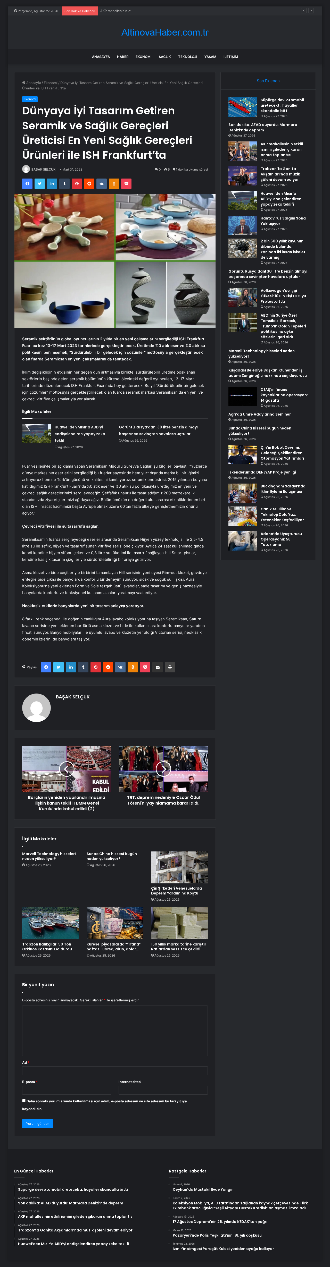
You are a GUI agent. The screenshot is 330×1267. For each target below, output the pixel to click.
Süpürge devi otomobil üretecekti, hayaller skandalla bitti (282, 105)
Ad (25, 1062)
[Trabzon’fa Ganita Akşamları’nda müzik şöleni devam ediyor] (242, 175)
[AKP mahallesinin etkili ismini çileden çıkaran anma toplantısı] (242, 151)
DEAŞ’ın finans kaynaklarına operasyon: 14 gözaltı (284, 395)
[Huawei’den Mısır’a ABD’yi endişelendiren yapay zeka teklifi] (36, 433)
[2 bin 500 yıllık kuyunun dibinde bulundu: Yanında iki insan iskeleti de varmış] (242, 248)
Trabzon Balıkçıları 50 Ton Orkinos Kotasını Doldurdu (47, 947)
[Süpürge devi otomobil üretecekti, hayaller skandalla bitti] (242, 107)
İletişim (231, 57)
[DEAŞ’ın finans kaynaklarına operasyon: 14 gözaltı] (242, 396)
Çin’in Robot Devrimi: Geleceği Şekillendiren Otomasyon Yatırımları (282, 453)
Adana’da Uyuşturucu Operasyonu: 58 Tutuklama (281, 539)
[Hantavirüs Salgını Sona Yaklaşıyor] (242, 225)
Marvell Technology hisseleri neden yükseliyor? (49, 856)
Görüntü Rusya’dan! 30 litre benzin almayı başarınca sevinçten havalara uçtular (267, 274)
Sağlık (165, 57)
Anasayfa (101, 57)
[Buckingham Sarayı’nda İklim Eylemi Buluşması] (242, 493)
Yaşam (210, 57)
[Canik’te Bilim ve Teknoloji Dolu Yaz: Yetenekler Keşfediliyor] (242, 516)
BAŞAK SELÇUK (43, 169)
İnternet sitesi (130, 1082)
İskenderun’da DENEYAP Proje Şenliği (262, 472)
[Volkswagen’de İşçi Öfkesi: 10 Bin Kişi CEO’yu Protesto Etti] (242, 297)
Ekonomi (144, 57)
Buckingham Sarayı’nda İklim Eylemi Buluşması (283, 489)
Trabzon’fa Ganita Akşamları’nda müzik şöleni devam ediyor (280, 174)
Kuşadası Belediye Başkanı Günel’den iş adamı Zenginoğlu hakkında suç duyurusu (267, 373)
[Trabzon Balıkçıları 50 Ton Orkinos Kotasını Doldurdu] (50, 923)
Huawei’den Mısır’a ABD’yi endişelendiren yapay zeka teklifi (80, 434)
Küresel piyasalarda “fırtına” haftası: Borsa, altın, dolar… (114, 947)
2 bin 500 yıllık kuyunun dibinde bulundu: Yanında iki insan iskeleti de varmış (284, 249)
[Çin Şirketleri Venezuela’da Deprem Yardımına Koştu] (179, 867)
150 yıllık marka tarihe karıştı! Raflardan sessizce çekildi (178, 947)
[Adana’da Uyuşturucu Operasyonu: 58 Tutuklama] (242, 541)
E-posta (30, 1082)
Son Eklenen (268, 80)
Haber (122, 57)
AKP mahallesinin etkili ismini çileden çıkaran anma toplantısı (148, 11)
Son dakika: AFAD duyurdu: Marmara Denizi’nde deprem (262, 127)
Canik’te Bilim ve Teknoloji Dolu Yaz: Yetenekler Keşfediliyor (282, 514)
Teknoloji (187, 57)
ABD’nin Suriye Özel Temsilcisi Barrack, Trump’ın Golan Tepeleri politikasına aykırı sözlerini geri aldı (283, 326)
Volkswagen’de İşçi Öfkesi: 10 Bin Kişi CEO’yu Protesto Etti (283, 296)
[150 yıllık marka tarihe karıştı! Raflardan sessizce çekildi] (179, 923)
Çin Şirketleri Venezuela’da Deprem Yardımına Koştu (176, 891)
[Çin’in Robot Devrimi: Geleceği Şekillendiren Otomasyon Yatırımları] (242, 454)
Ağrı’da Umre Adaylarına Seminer (259, 414)
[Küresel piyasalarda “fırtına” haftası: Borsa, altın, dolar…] (115, 923)
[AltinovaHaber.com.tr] (165, 32)
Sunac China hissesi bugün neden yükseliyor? (112, 856)
